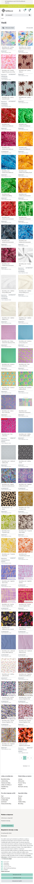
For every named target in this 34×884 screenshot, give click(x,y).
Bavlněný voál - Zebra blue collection (7, 411)
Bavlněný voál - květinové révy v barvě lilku (8, 628)
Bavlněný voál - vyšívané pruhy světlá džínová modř (8, 651)
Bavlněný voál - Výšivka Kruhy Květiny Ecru (25, 291)
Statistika (6, 863)
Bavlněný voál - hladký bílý (25, 264)
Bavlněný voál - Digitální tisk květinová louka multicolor (8, 744)
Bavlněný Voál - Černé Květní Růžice (25, 628)
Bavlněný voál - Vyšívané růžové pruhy (25, 651)
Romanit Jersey (23, 786)
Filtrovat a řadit (9, 27)
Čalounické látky (6, 803)
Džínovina (21, 781)
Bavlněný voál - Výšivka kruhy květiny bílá (8, 291)
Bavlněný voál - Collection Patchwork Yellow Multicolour (24, 411)
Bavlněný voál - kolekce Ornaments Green (8, 365)
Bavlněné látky (5, 779)
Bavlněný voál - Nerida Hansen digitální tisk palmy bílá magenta (8, 698)
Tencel (20, 796)
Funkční (6, 869)
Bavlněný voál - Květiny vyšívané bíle (8, 675)
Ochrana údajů (8, 858)
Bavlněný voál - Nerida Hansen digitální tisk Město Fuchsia (25, 605)
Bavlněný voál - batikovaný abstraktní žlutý (25, 195)
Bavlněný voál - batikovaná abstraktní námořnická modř (8, 241)
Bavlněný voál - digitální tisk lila (25, 582)
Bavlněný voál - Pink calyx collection (24, 365)
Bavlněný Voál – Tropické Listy (6, 531)
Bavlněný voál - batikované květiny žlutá (25, 171)
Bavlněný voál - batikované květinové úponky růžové (7, 148)
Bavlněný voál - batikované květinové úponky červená (7, 125)
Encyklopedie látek (6, 833)
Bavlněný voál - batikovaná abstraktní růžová (8, 264)
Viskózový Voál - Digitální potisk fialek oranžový (24, 744)
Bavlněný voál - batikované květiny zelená (7, 195)
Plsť (2, 796)
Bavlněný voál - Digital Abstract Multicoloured (8, 485)
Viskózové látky (5, 783)
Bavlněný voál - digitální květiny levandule (25, 485)
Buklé (19, 798)
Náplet (20, 784)
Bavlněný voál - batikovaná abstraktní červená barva (8, 218)
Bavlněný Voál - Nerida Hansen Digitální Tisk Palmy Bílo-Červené (25, 721)
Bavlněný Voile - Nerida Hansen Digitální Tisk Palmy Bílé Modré (8, 721)
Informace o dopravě (6, 818)
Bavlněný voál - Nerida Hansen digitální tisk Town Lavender (8, 605)
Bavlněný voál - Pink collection (7, 435)
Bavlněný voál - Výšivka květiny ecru (8, 318)
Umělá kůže (4, 800)
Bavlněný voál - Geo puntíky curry (24, 508)
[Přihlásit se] (19, 10)
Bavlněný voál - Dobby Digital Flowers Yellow (25, 48)
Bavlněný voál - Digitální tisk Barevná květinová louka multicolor (25, 675)
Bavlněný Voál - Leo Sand (7, 508)
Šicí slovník (4, 836)
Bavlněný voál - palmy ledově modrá (8, 98)
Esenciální (6, 861)
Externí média (7, 866)
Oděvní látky (22, 801)
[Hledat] (30, 15)
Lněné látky (4, 781)
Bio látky (20, 803)
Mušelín (3, 788)
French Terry (22, 783)
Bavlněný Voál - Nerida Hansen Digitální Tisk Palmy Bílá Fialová (25, 698)
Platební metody (5, 820)
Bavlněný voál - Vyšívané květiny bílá (8, 462)
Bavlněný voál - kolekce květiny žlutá (8, 388)
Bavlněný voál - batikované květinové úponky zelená (24, 125)
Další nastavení (5, 871)
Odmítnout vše (17, 877)
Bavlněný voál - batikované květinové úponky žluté (24, 148)
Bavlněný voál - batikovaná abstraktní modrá (25, 241)
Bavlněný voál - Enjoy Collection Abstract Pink (8, 342)
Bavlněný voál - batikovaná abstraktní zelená (25, 218)
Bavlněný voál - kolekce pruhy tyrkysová (25, 342)
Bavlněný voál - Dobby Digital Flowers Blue (8, 48)
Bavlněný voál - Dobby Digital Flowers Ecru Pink (8, 71)
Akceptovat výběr (17, 881)
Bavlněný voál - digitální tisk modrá (8, 582)
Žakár (20, 800)
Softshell (4, 801)
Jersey (20, 779)
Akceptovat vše (17, 874)
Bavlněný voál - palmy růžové (25, 71)
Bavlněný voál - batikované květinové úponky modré (7, 171)
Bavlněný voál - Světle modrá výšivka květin (25, 435)
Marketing (6, 864)
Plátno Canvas (5, 798)
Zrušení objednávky (7, 825)
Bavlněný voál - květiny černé (25, 462)
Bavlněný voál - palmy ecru (25, 98)
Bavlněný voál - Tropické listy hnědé (25, 531)
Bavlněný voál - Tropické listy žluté (8, 555)
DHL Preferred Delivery (10, 868)
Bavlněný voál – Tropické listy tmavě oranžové (24, 555)
